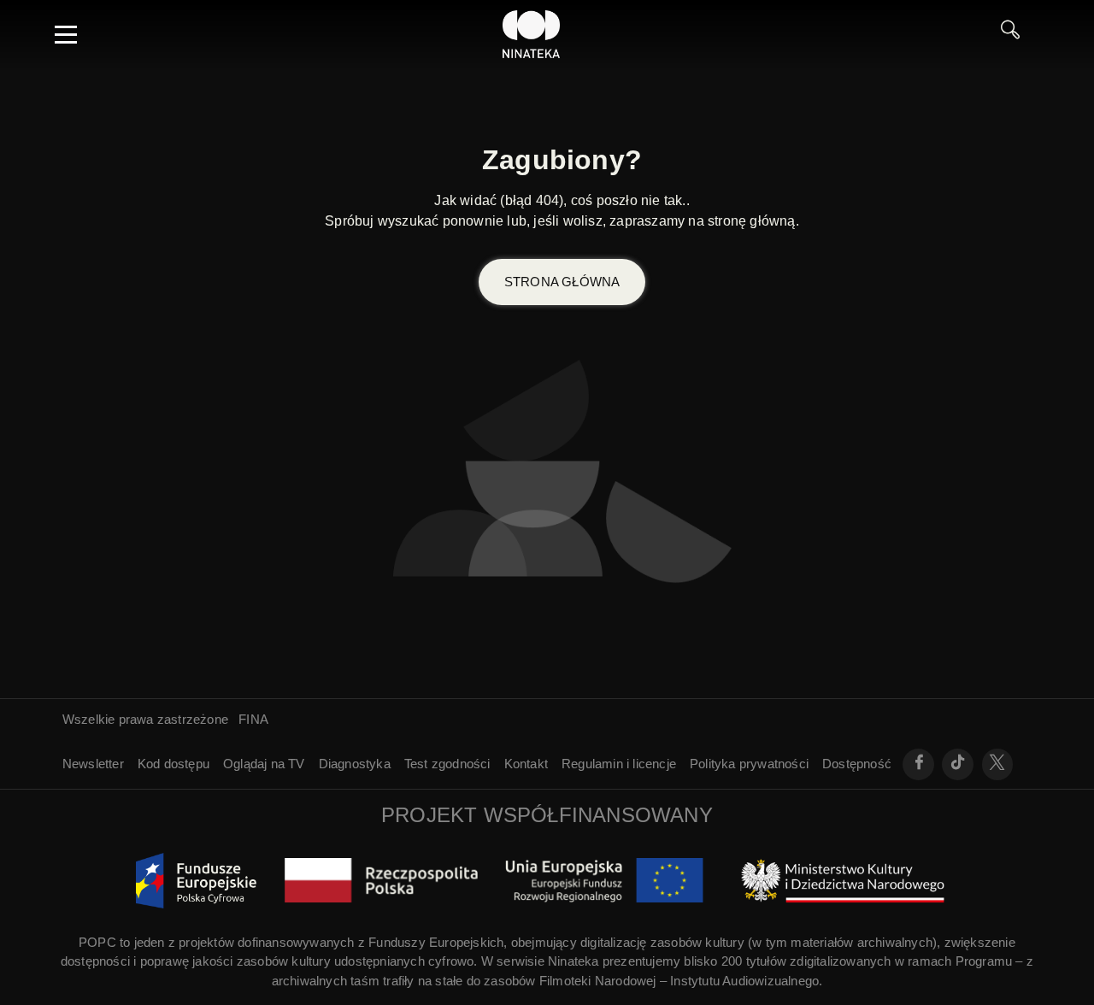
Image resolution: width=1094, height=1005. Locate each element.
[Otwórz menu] (65, 34)
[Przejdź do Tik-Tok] (957, 764)
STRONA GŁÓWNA (562, 281)
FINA (253, 719)
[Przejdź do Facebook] (918, 764)
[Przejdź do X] (997, 764)
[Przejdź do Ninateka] (532, 34)
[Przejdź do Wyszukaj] (1016, 34)
